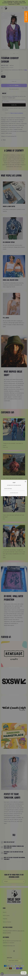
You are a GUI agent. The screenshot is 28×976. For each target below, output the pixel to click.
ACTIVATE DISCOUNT (14, 492)
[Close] (25, 481)
